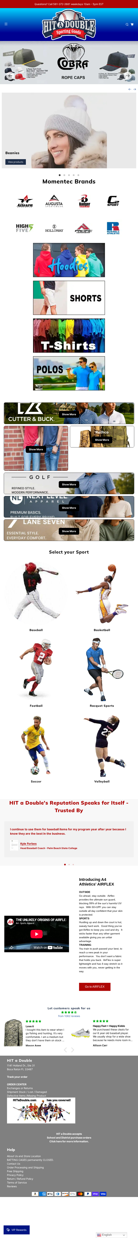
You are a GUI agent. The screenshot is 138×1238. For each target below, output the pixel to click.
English (106, 1234)
